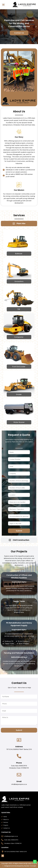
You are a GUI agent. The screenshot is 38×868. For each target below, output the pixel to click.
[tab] (19, 223)
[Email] (19, 775)
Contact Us (19, 33)
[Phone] (19, 756)
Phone (19, 763)
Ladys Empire (32, 863)
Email (19, 781)
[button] (3, 4)
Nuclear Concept (30, 866)
